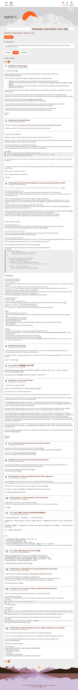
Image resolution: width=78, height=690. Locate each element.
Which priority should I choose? (16, 492)
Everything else (12, 66)
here (19, 596)
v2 (60, 96)
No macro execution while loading (29, 648)
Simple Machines (38, 685)
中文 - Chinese (12, 365)
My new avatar (22, 345)
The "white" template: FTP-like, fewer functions (34, 497)
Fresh (71, 96)
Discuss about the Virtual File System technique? (35, 460)
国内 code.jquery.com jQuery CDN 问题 (29, 550)
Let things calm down (24, 120)
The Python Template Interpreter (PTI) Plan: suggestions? (36, 476)
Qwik (58, 96)
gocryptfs (52, 83)
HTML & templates (13, 183)
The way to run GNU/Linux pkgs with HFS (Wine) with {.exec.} (40, 588)
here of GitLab (12, 319)
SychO (45, 687)
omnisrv (11, 81)
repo (15, 489)
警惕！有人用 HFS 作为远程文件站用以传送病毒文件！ (33, 512)
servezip (11, 83)
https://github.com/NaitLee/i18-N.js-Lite (41, 574)
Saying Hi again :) (22, 66)
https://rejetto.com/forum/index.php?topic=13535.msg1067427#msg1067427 (39, 125)
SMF (24, 685)
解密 (15, 525)
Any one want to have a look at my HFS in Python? (36, 443)
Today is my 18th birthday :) (25, 380)
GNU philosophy (13, 402)
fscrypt (64, 83)
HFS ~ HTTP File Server (14, 443)
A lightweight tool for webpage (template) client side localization (39, 569)
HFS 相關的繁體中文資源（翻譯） (26, 365)
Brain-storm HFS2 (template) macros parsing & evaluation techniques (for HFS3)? (42, 183)
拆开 (9, 525)
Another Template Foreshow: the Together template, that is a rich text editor (43, 628)
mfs (10, 86)
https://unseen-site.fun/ (36, 99)
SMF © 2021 (29, 685)
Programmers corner (14, 460)
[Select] (9, 151)
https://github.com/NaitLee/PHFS (26, 453)
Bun (65, 96)
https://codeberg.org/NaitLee (13, 75)
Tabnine (15, 338)
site (20, 489)
